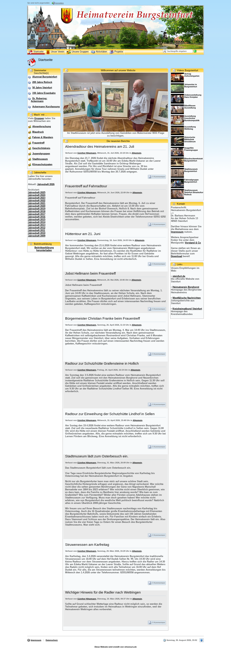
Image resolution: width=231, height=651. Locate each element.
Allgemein (136, 153)
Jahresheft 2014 (36, 222)
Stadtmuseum (40, 159)
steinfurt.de (179, 276)
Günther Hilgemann (86, 153)
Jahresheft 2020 (36, 206)
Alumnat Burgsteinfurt (44, 76)
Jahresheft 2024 (36, 195)
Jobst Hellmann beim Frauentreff (90, 273)
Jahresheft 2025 (36, 192)
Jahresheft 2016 (36, 216)
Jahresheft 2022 (36, 200)
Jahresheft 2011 (36, 230)
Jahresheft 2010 (36, 233)
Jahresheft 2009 (36, 235)
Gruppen (39, 118)
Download (176, 256)
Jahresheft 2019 (36, 208)
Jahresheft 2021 (36, 203)
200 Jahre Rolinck (42, 82)
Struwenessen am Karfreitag (87, 545)
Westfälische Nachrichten (187, 297)
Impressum (177, 231)
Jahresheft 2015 (36, 219)
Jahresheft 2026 (46, 184)
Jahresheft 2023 (36, 198)
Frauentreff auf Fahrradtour (86, 186)
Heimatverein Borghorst (186, 287)
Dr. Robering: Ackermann (39, 100)
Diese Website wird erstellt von (116, 647)
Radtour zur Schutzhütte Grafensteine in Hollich (102, 363)
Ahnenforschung (41, 126)
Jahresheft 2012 (36, 227)
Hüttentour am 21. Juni (82, 234)
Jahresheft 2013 (36, 225)
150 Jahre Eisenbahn (44, 93)
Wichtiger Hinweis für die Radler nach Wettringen (103, 592)
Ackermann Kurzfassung (46, 106)
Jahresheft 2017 (36, 214)
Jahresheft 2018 (36, 211)
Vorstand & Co (193, 242)
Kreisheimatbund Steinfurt (187, 308)
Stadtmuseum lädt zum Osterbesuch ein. (96, 456)
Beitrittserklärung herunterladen (44, 249)
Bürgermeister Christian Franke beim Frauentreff (102, 318)
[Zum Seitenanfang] (202, 640)
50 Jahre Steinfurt (42, 87)
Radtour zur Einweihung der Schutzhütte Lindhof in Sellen (110, 414)
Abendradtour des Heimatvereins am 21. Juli (99, 146)
